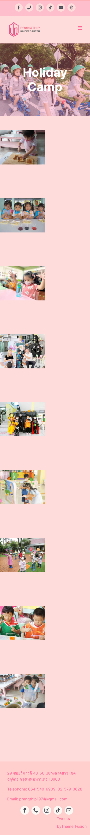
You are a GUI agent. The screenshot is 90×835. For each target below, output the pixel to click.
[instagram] (46, 810)
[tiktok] (58, 810)
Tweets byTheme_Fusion (72, 822)
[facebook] (24, 810)
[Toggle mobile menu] (80, 27)
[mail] (69, 810)
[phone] (35, 810)
